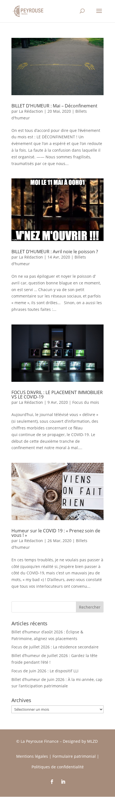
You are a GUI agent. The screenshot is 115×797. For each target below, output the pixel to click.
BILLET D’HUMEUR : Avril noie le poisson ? (54, 252)
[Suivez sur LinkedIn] (63, 781)
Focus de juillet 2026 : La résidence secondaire (55, 647)
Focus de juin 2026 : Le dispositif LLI (44, 670)
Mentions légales (32, 756)
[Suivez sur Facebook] (51, 781)
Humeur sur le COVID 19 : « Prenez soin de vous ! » (55, 533)
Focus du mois (85, 402)
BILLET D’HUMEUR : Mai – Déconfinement (54, 106)
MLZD (93, 741)
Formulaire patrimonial (74, 756)
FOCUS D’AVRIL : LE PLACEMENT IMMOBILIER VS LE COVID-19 (57, 394)
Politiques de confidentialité (58, 766)
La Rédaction (31, 111)
